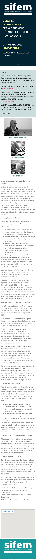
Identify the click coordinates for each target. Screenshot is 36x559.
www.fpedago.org (12, 101)
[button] (18, 63)
